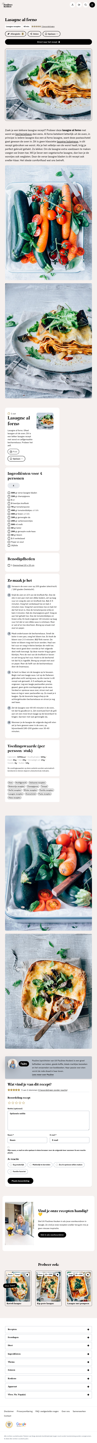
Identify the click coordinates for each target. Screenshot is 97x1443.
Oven (10, 782)
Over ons (66, 1411)
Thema (11, 1362)
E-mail (53, 1135)
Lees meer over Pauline (43, 1074)
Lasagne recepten (15, 794)
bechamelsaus (23, 134)
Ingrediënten (14, 1354)
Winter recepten (30, 790)
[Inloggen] (72, 5)
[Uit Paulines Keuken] (7, 4)
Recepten (12, 1330)
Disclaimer (9, 1411)
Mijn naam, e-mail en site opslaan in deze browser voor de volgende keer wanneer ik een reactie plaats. (47, 1151)
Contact (7, 1416)
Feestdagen (13, 1338)
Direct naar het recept (47, 42)
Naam (11, 1135)
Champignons (32, 786)
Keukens (12, 1379)
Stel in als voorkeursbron (53, 1235)
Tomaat (44, 786)
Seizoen (11, 1370)
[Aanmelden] (79, 5)
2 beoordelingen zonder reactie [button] (53, 1090)
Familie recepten (46, 790)
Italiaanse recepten (37, 782)
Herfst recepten (14, 790)
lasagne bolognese (67, 141)
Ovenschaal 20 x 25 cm (23, 565)
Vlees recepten (14, 798)
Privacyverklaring (24, 1411)
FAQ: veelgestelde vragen (47, 1411)
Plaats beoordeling (20, 1181)
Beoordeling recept (19, 1098)
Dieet (10, 1346)
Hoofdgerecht (21, 782)
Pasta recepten (45, 794)
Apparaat (12, 1387)
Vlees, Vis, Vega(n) (17, 1395)
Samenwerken (79, 1411)
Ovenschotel (31, 794)
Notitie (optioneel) (15, 1108)
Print (15, 451)
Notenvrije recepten (16, 786)
